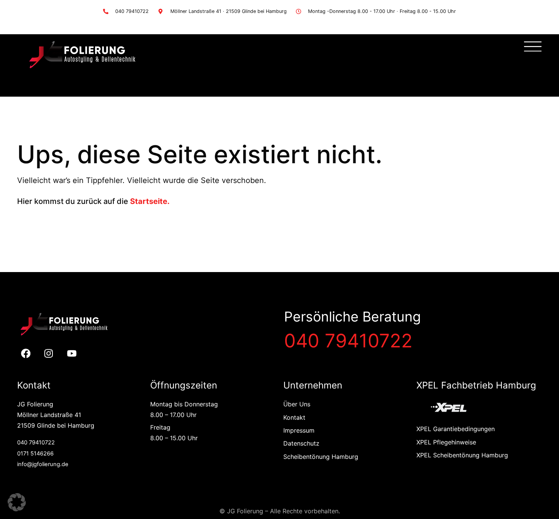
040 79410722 (348, 340)
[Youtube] (72, 353)
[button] (16, 502)
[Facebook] (25, 353)
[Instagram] (48, 353)
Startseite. (150, 201)
